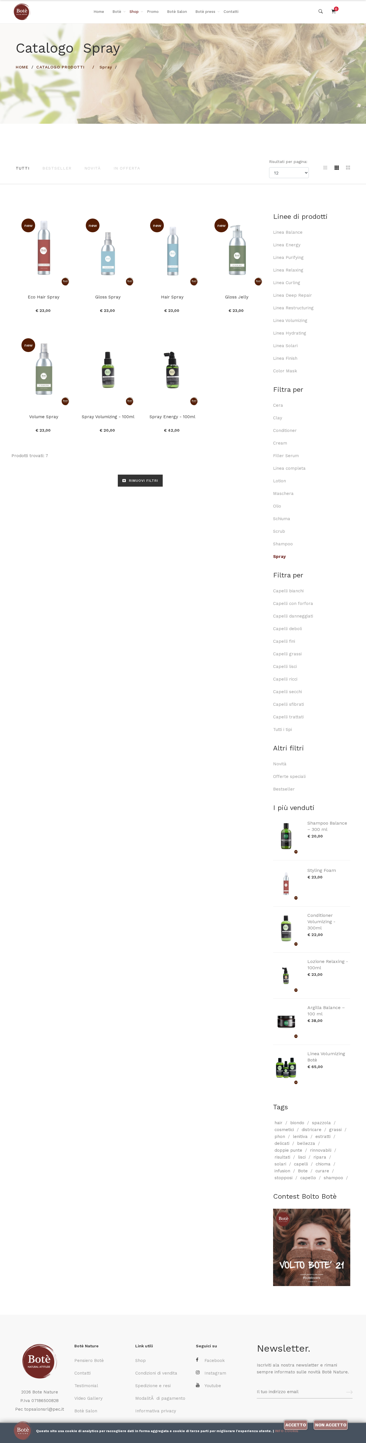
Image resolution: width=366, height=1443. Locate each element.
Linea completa (289, 468)
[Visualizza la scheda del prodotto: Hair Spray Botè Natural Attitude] (172, 250)
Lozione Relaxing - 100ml (327, 964)
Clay (277, 417)
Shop (134, 11)
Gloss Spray (108, 297)
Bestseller (56, 168)
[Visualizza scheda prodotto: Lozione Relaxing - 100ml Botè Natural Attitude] (287, 975)
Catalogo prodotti (60, 67)
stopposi (283, 1177)
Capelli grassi (287, 653)
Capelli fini (284, 641)
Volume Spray (43, 416)
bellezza (306, 1143)
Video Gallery (88, 1398)
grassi (335, 1129)
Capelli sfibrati (288, 704)
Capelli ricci (285, 679)
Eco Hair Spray (43, 297)
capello (308, 1177)
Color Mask (285, 370)
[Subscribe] (349, 1392)
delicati (282, 1143)
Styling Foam (321, 870)
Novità (92, 168)
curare (322, 1170)
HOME (22, 67)
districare (311, 1129)
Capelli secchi (287, 691)
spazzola (321, 1122)
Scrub (279, 531)
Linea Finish (285, 358)
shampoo (333, 1177)
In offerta (127, 168)
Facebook (214, 1360)
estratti (323, 1136)
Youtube (212, 1385)
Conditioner (285, 430)
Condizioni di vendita (156, 1373)
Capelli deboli (287, 628)
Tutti (22, 168)
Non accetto (330, 1425)
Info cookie (287, 1431)
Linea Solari (285, 345)
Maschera (283, 493)
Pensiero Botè (89, 1360)
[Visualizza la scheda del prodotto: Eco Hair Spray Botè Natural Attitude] (43, 250)
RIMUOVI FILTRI (143, 481)
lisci (302, 1157)
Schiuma (281, 518)
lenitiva (300, 1136)
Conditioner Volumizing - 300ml (321, 922)
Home (99, 11)
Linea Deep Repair (292, 295)
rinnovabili (321, 1150)
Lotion (279, 480)
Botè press (205, 11)
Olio (277, 506)
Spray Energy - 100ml (172, 416)
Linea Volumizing (290, 320)
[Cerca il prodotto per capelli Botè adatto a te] (321, 11)
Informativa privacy (155, 1410)
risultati (282, 1157)
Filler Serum (286, 455)
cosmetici (284, 1129)
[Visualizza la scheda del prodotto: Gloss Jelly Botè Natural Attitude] (236, 250)
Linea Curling (286, 282)
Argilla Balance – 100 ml (326, 1011)
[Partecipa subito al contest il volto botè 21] (311, 1247)
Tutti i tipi (282, 729)
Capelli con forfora (293, 603)
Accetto (295, 1425)
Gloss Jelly (236, 297)
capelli (301, 1164)
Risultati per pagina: (289, 161)
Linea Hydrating (289, 333)
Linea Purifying (288, 257)
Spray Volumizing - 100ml (108, 416)
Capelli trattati (288, 716)
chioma (323, 1164)
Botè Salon (177, 11)
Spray (106, 67)
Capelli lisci (285, 666)
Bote (303, 1170)
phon (280, 1136)
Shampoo (283, 543)
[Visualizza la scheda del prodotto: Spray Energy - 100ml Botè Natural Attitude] (172, 370)
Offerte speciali (289, 776)
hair (278, 1122)
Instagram (215, 1373)
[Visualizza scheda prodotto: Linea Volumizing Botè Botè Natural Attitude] (287, 1068)
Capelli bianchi (288, 590)
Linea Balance (288, 232)
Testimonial (86, 1385)
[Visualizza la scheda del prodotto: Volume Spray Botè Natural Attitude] (43, 370)
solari (280, 1164)
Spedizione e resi (153, 1385)
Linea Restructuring (293, 307)
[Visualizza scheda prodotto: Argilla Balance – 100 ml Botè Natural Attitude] (287, 1021)
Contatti (231, 11)
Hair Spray (172, 297)
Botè (116, 11)
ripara (320, 1157)
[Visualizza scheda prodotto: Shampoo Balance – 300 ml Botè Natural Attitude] (287, 837)
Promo (153, 11)
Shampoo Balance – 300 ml (327, 826)
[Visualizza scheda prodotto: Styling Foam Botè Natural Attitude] (287, 883)
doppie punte (288, 1150)
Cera (278, 405)
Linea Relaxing (288, 270)
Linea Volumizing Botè (326, 1057)
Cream (280, 443)
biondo (297, 1122)
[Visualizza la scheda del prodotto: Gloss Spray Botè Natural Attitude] (108, 250)
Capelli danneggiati (293, 616)
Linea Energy (287, 244)
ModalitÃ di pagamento (160, 1398)
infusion (282, 1170)
